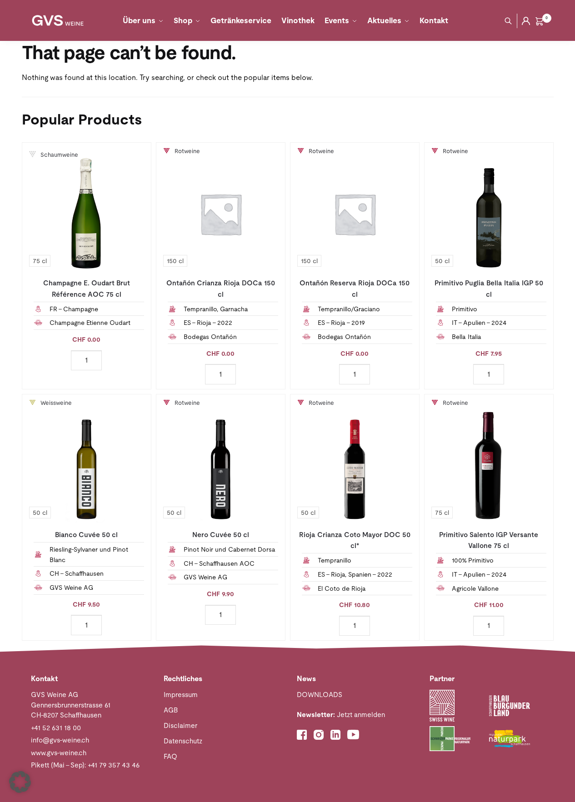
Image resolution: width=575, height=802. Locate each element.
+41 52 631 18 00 (56, 728)
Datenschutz (183, 741)
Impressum (181, 694)
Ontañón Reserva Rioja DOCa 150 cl (355, 288)
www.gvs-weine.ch (58, 753)
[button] (20, 782)
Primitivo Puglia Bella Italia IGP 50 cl (489, 288)
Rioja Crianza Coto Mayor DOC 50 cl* (354, 540)
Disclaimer (180, 725)
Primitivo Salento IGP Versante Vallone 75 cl (488, 540)
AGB (171, 710)
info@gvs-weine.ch (60, 740)
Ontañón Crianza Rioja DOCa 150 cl (220, 288)
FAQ (170, 756)
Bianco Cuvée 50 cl (86, 534)
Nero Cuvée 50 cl (220, 534)
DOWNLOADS (319, 694)
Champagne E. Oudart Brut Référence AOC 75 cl (86, 288)
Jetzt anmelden (341, 714)
